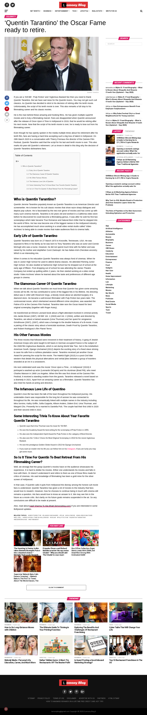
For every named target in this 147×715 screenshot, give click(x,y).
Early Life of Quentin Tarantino (39, 170)
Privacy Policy (44, 698)
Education (110, 254)
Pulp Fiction (63, 517)
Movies (108, 290)
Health (108, 274)
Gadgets (109, 268)
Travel (108, 313)
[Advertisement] (124, 63)
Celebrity (109, 251)
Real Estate (97, 11)
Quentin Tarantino (78, 517)
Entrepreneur (111, 259)
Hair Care (109, 271)
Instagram (71, 449)
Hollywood (70, 515)
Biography (110, 240)
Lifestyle (84, 11)
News (108, 296)
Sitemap (31, 698)
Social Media (111, 304)
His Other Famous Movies (38, 178)
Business (47, 11)
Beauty (108, 237)
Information (110, 279)
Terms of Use (58, 698)
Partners (101, 698)
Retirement (34, 519)
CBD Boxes (110, 248)
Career (108, 245)
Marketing (110, 288)
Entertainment (61, 11)
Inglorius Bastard (84, 515)
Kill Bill (18, 517)
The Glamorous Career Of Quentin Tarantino (44, 174)
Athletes (109, 231)
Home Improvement (113, 276)
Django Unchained (50, 515)
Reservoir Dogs (21, 519)
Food (108, 265)
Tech (74, 11)
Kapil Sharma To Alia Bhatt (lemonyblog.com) (50, 506)
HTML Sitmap (113, 698)
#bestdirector (35, 515)
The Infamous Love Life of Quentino (41, 181)
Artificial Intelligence (114, 229)
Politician (109, 299)
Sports (108, 307)
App (107, 226)
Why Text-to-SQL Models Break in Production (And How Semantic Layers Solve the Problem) (124, 202)
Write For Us (111, 11)
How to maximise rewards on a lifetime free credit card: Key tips (74, 701)
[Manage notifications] (6, 709)
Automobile (110, 234)
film (62, 515)
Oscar (53, 517)
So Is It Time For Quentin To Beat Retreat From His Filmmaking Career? (53, 189)
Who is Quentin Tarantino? (32, 166)
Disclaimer (71, 698)
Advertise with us (87, 698)
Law (107, 282)
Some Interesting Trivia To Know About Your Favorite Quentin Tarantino (53, 185)
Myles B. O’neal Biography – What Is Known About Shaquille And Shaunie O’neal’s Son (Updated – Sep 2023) (124, 90)
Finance (109, 262)
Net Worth (35, 11)
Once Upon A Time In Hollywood (36, 517)
